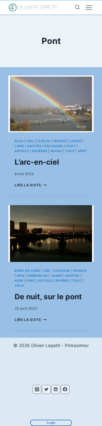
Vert (82, 151)
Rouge (56, 151)
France (60, 141)
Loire (19, 146)
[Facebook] (65, 389)
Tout (70, 151)
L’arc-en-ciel (37, 162)
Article (22, 151)
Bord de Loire (27, 271)
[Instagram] (36, 389)
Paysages (53, 146)
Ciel (30, 141)
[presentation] (51, 104)
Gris (21, 276)
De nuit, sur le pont (48, 296)
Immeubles (38, 276)
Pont (70, 146)
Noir (19, 281)
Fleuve (43, 141)
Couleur (62, 271)
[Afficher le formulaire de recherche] (77, 7)
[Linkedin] (55, 389)
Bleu (19, 141)
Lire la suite (31, 185)
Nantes (34, 146)
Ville (19, 285)
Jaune (75, 141)
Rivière (62, 281)
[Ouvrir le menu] (93, 7)
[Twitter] (46, 389)
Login (51, 422)
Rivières (39, 151)
